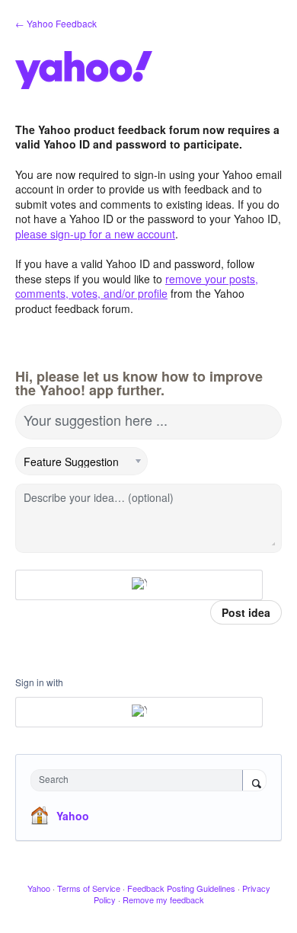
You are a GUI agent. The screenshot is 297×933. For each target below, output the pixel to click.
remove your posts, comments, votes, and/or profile (136, 286)
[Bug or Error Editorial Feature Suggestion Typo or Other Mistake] (82, 461)
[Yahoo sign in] (139, 585)
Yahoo (72, 815)
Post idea (246, 612)
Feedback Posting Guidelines (181, 888)
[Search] (254, 781)
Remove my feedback (163, 899)
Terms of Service (88, 888)
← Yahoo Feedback (56, 23)
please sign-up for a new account (95, 233)
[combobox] (140, 780)
